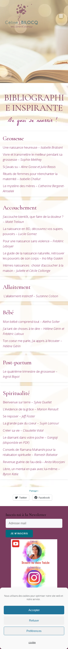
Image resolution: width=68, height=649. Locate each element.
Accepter (34, 610)
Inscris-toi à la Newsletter (26, 515)
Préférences (34, 631)
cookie (32, 642)
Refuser (34, 620)
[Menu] (61, 16)
